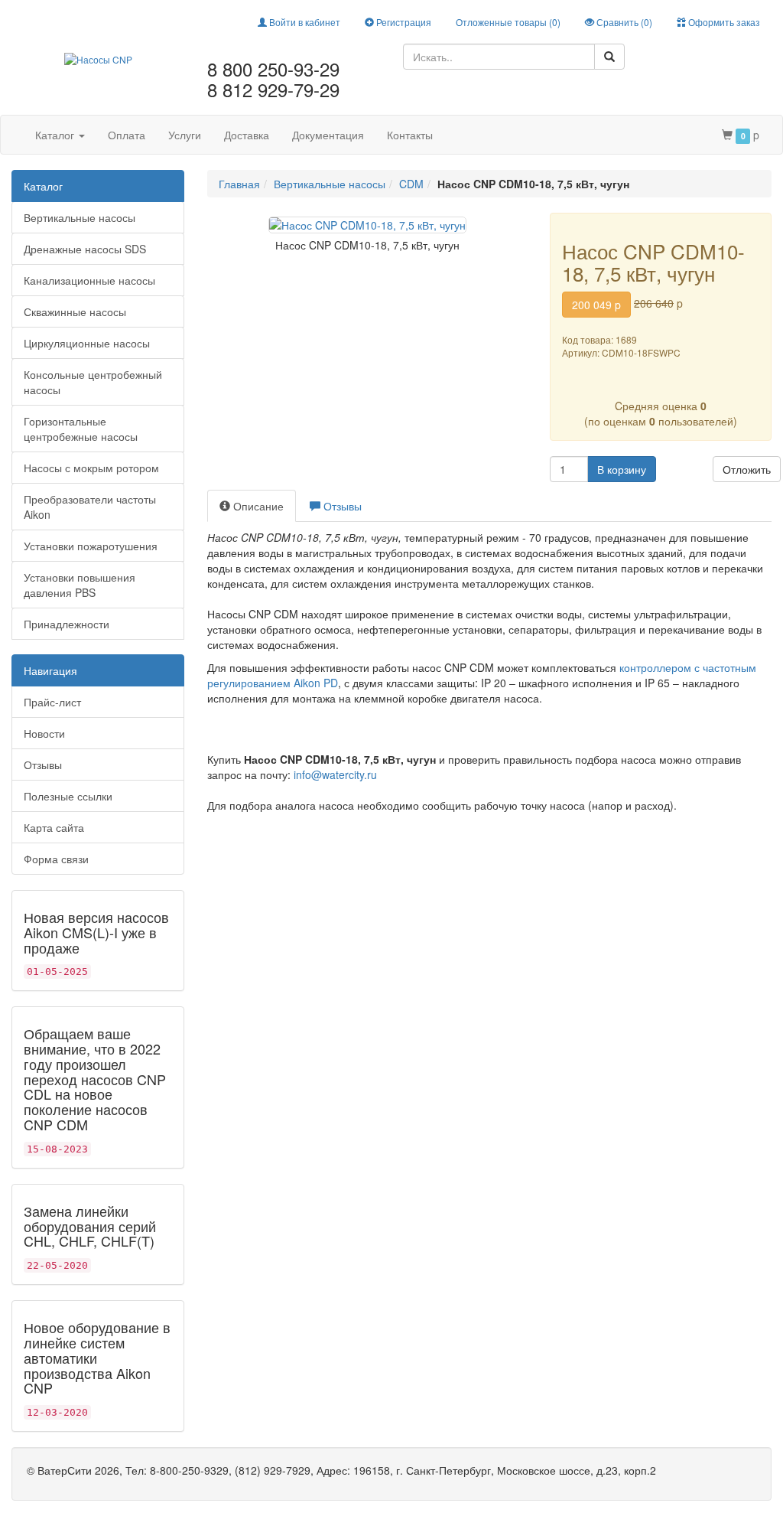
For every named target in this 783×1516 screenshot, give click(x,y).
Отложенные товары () (508, 21)
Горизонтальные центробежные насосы (81, 428)
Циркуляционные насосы (87, 342)
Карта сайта (54, 827)
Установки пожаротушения (91, 545)
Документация (328, 134)
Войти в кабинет (303, 21)
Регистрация (402, 21)
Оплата (126, 134)
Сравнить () (623, 21)
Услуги (184, 134)
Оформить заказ (723, 21)
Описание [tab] (257, 505)
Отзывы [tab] (341, 505)
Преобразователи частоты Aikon (90, 506)
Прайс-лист (52, 701)
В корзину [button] (621, 469)
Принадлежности (66, 623)
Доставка (246, 134)
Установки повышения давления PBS (79, 584)
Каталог (56, 134)
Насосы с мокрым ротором (91, 467)
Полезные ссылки (68, 796)
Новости (44, 733)
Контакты (410, 134)
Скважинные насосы (75, 311)
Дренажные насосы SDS (85, 248)
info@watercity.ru (335, 774)
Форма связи (56, 858)
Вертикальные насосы (79, 217)
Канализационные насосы (89, 280)
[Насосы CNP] (98, 57)
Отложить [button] (747, 469)
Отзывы (43, 764)
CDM (411, 183)
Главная (239, 183)
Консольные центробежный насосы (93, 382)
